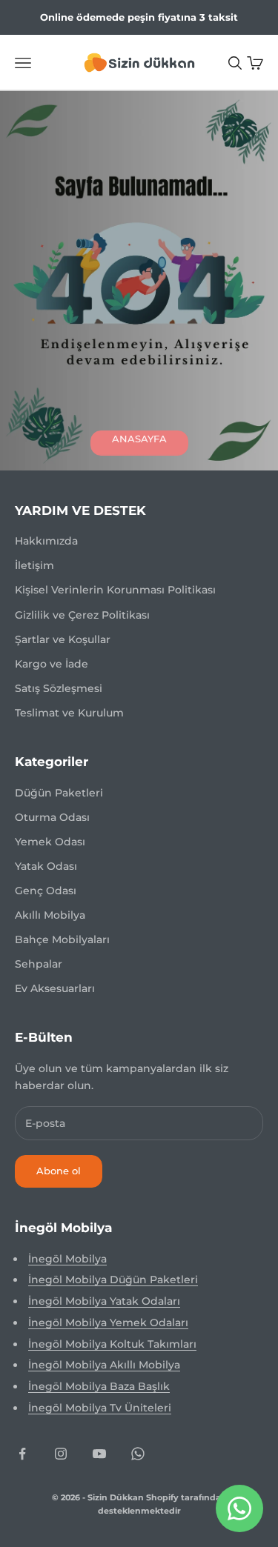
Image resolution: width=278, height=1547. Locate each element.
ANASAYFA (139, 439)
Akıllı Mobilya (50, 915)
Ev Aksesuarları (55, 988)
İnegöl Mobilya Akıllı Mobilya (104, 1364)
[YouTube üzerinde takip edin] (99, 1453)
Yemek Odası (50, 841)
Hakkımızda (46, 541)
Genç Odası (45, 890)
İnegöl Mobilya (67, 1258)
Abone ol (58, 1171)
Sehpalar (38, 964)
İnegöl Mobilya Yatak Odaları (104, 1301)
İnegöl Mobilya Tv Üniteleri (99, 1407)
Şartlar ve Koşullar (62, 639)
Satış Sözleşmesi (58, 688)
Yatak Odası (46, 866)
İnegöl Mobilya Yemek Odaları (108, 1322)
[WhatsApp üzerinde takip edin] (137, 1453)
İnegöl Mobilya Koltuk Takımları (112, 1344)
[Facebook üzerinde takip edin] (22, 1453)
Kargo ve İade (51, 664)
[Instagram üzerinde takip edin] (60, 1453)
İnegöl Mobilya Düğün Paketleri (113, 1279)
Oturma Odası (52, 817)
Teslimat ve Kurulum (69, 712)
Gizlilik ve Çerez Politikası (82, 615)
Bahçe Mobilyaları (62, 939)
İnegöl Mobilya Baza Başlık (99, 1386)
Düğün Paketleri (59, 792)
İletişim (34, 565)
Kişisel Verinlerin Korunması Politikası (115, 589)
